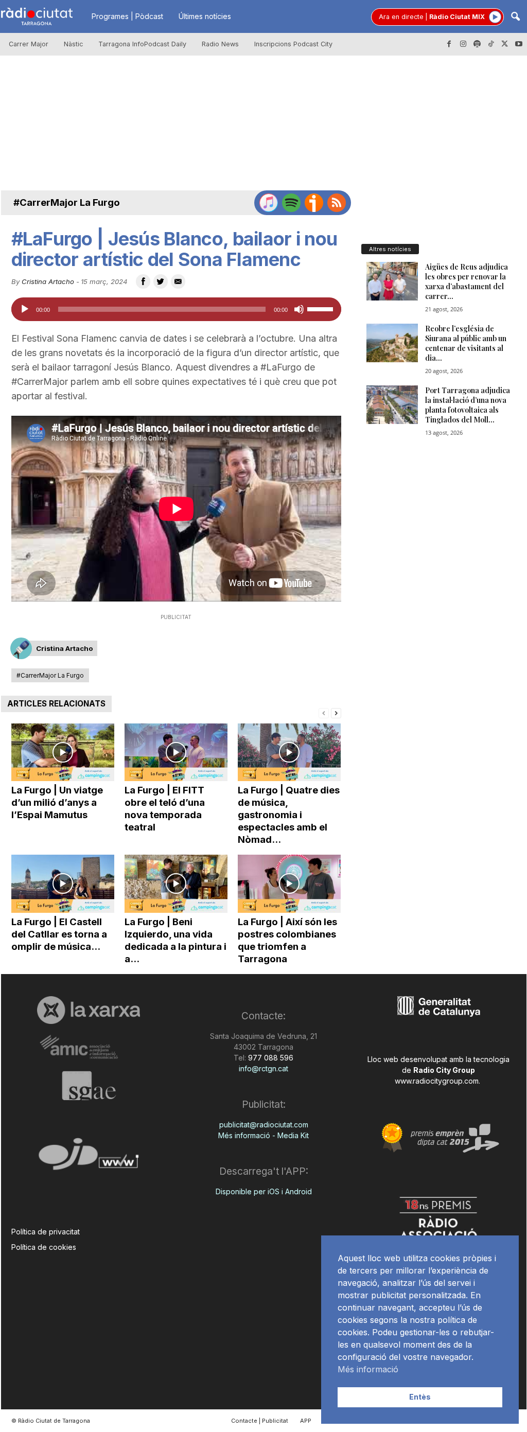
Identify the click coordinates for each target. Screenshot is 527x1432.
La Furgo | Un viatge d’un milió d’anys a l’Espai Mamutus (57, 802)
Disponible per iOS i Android (264, 1191)
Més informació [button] (368, 1369)
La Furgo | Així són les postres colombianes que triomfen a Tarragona (287, 940)
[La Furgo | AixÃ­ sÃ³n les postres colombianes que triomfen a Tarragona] (289, 884)
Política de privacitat (45, 1231)
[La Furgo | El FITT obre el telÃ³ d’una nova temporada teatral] (176, 752)
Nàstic (73, 44)
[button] (515, 17)
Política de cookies (43, 1247)
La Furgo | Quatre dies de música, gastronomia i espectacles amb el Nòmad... (289, 814)
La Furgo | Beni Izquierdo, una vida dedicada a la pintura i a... (175, 940)
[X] (505, 44)
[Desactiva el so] (299, 309)
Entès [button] (420, 1396)
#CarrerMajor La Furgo (66, 202)
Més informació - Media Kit (263, 1135)
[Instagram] (463, 44)
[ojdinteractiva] (88, 1158)
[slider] (321, 308)
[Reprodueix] (25, 309)
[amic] (88, 1047)
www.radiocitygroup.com (437, 1080)
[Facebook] (449, 44)
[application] (176, 309)
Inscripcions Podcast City (293, 44)
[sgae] (88, 1086)
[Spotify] (477, 44)
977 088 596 (269, 1057)
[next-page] (336, 712)
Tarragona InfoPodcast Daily (142, 44)
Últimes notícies (205, 16)
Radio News (220, 44)
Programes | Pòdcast (127, 16)
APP (305, 1420)
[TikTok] (491, 44)
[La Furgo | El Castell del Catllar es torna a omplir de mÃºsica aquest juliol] (62, 884)
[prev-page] (324, 712)
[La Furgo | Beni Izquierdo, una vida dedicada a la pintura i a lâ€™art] (176, 884)
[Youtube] (519, 44)
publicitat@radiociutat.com (263, 1124)
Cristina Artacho (48, 281)
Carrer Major (28, 44)
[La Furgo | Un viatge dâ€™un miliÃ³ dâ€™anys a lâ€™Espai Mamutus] (62, 752)
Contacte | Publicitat (259, 1420)
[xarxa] (88, 1010)
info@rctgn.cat (263, 1068)
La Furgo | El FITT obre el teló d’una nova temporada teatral (165, 808)
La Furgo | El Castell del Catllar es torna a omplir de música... (59, 934)
